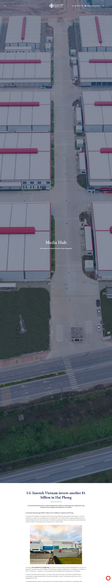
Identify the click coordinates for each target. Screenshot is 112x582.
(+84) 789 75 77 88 (78, 5)
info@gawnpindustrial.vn (93, 5)
